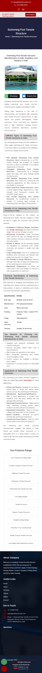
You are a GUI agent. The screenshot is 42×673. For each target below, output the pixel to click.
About (5, 587)
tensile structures (16, 230)
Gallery (5, 597)
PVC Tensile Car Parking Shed (21, 458)
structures (28, 380)
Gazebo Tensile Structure (21, 512)
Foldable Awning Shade (21, 520)
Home (7, 37)
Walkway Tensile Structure (21, 473)
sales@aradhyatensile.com (16, 614)
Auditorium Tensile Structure (21, 481)
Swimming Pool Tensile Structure (21, 489)
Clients (5, 593)
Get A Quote (31, 14)
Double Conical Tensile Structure (21, 535)
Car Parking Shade (21, 497)
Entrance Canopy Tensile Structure (21, 466)
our (28, 114)
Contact (6, 600)
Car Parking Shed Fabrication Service (21, 543)
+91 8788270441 (22, 5)
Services (6, 590)
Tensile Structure (21, 504)
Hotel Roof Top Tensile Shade (21, 528)
